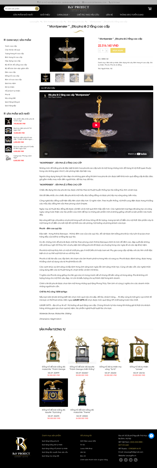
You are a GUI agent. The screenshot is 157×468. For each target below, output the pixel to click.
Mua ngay (118, 50)
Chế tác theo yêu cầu (88, 14)
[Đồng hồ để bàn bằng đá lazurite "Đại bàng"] (53, 392)
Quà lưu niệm (10, 83)
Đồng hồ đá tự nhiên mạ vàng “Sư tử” (110, 367)
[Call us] (136, 460)
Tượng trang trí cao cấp (14, 53)
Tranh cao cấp (11, 46)
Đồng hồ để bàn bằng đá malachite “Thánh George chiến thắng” (53, 369)
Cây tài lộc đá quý (12, 50)
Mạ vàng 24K (10, 98)
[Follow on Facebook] (121, 460)
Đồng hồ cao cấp (12, 76)
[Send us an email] (131, 460)
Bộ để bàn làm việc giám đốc (17, 68)
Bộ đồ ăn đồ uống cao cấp (16, 64)
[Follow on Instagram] (126, 460)
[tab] (47, 88)
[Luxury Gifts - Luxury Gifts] (78, 8)
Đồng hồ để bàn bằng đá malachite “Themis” (82, 411)
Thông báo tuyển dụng (132, 14)
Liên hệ (109, 14)
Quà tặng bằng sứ (12, 102)
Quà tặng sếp (10, 105)
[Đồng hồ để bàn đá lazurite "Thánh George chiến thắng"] (82, 349)
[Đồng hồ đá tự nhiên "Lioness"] (139, 349)
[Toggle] (20, 46)
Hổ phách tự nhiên (12, 91)
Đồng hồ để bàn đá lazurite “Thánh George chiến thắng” (82, 367)
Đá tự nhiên (9, 87)
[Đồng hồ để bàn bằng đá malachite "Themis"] (82, 392)
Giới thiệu (45, 14)
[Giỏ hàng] (150, 8)
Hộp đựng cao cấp (13, 61)
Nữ (111, 68)
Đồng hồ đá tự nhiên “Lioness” (139, 367)
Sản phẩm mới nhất (23, 14)
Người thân (105, 68)
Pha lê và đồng (116, 65)
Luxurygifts (34, 21)
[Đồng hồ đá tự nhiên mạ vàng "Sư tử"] (110, 349)
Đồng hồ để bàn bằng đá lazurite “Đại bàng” (53, 411)
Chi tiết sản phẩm (48, 88)
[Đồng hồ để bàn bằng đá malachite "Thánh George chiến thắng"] (53, 349)
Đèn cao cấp (10, 72)
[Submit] (37, 9)
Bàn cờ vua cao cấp (13, 79)
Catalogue (62, 14)
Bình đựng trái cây (76, 21)
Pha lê (7, 94)
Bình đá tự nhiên (112, 62)
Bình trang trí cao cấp (53, 21)
